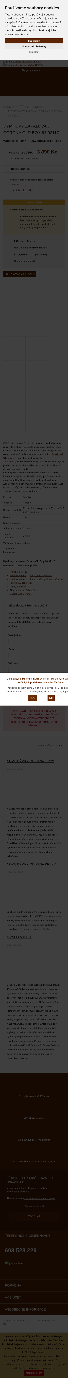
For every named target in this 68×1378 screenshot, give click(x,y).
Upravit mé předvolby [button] (34, 46)
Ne (51, 697)
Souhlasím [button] (34, 40)
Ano (32, 697)
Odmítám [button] (34, 52)
